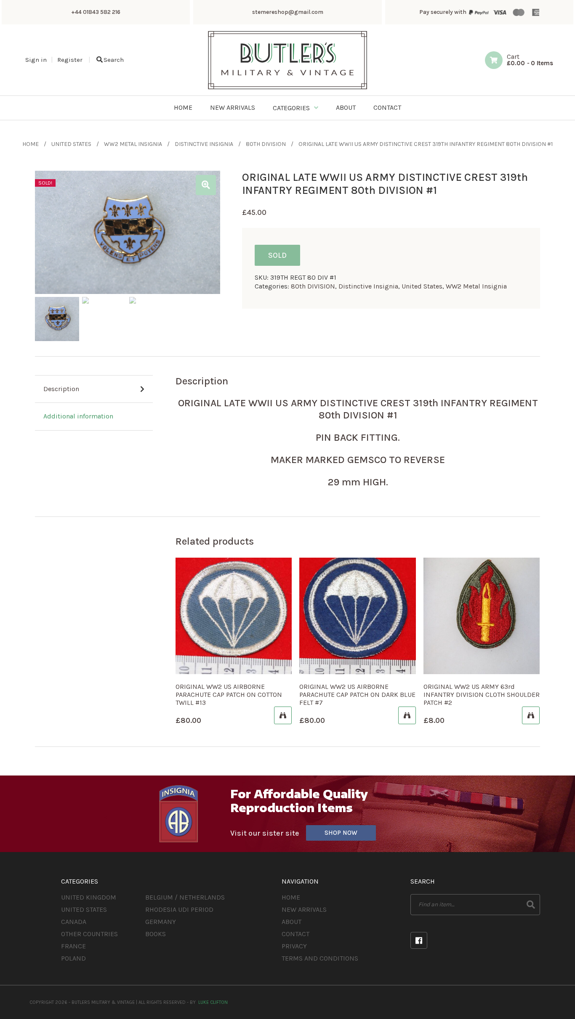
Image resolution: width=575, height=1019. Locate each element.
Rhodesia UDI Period (179, 909)
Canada (73, 922)
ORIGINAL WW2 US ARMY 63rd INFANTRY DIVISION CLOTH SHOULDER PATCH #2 (481, 695)
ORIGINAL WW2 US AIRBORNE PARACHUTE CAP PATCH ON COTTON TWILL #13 (229, 695)
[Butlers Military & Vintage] (288, 89)
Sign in (36, 60)
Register (70, 60)
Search (114, 60)
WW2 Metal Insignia (133, 144)
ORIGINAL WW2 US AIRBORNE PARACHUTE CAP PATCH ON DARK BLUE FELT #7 (357, 695)
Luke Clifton (213, 1002)
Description (61, 389)
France (73, 946)
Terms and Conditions (320, 958)
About (291, 922)
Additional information (78, 416)
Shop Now (341, 832)
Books (155, 934)
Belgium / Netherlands (185, 897)
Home (30, 144)
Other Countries (89, 934)
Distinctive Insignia (204, 144)
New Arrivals (304, 909)
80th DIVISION (266, 144)
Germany (160, 922)
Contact (295, 934)
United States (71, 144)
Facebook (418, 940)
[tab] (94, 389)
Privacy (294, 946)
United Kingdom (88, 897)
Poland (73, 958)
